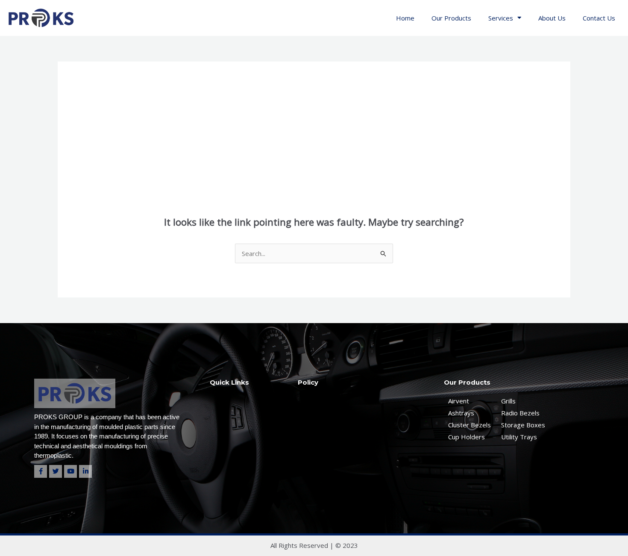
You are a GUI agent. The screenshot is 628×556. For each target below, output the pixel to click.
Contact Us (599, 18)
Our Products (451, 18)
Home (405, 18)
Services (500, 18)
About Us (552, 18)
